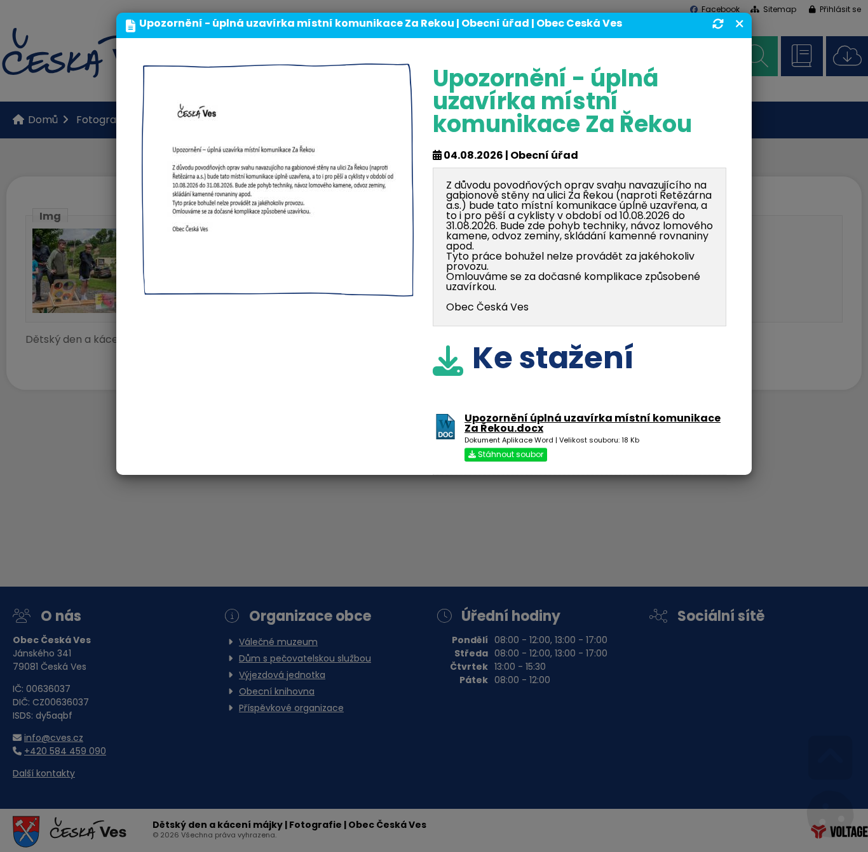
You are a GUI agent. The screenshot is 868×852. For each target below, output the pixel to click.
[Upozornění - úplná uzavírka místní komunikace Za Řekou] (278, 286)
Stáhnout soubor (509, 455)
